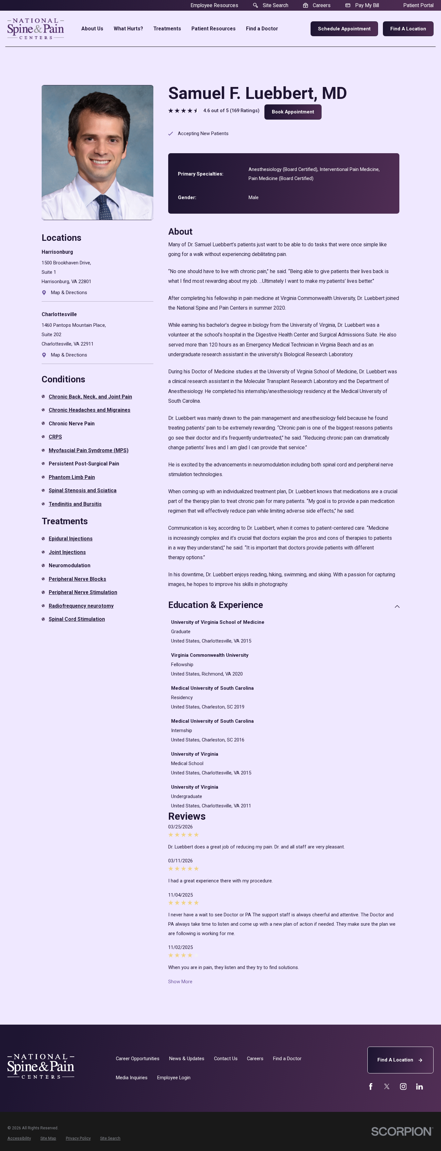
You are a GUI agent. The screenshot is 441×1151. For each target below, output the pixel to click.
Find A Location (395, 1060)
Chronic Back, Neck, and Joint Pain (90, 397)
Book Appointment (293, 112)
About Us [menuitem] (92, 28)
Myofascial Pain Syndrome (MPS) (88, 450)
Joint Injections (67, 552)
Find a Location (408, 29)
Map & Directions (69, 292)
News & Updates (186, 1058)
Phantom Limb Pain (72, 477)
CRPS (55, 437)
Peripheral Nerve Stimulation (83, 592)
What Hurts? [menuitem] (128, 28)
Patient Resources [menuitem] (213, 28)
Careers (255, 1058)
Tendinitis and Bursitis (75, 504)
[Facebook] (370, 1086)
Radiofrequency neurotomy (81, 606)
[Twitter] (387, 1086)
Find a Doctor (287, 1058)
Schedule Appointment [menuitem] (344, 29)
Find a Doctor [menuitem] (262, 28)
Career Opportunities (137, 1058)
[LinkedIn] (419, 1086)
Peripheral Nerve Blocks (77, 579)
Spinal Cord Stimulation (77, 619)
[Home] (35, 28)
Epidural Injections (71, 539)
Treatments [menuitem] (167, 28)
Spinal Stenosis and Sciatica (83, 490)
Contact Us (226, 1058)
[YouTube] (403, 1086)
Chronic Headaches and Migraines (89, 410)
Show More (180, 982)
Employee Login (173, 1078)
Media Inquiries (132, 1078)
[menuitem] (19, 1139)
